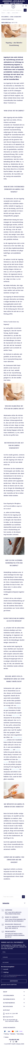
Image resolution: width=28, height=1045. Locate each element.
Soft (11, 750)
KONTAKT (6, 1010)
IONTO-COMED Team (6, 22)
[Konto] (23, 5)
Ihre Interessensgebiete (7, 966)
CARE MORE (15, 715)
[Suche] (23, 896)
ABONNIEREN (14, 981)
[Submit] (25, 10)
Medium (17, 750)
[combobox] (14, 10)
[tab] (14, 903)
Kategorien (6, 903)
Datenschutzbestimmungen (15, 975)
